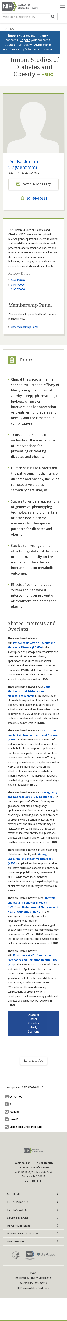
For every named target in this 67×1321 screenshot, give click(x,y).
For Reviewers (17, 1209)
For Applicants (17, 1201)
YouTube (14, 1111)
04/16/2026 (18, 284)
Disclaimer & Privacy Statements (33, 1277)
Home (13, 1193)
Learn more (42, 45)
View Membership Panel (24, 327)
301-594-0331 (36, 198)
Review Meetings (18, 1225)
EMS (11, 28)
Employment (15, 1241)
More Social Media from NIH (25, 1126)
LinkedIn (14, 1119)
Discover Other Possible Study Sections (33, 1023)
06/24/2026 (18, 280)
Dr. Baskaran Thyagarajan (23, 164)
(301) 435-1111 (33, 1180)
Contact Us (15, 1096)
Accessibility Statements (33, 1283)
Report (13, 35)
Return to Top (33, 1060)
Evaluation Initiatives (22, 1233)
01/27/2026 (18, 289)
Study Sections (17, 1217)
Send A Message (37, 184)
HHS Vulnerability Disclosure (33, 1288)
